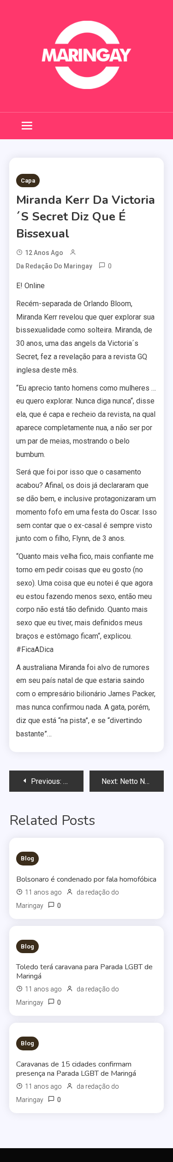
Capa (28, 180)
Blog (27, 858)
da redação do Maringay (54, 266)
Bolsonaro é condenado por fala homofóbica (86, 879)
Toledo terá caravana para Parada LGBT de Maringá (84, 971)
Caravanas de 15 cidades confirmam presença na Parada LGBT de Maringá (76, 1069)
